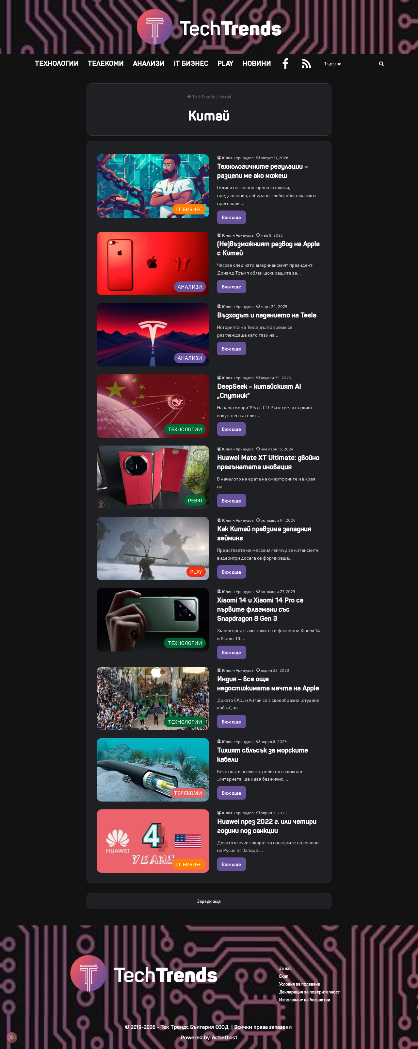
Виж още (231, 217)
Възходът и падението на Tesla (266, 315)
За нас (285, 968)
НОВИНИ (257, 63)
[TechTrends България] (209, 27)
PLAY (225, 63)
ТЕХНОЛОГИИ (57, 63)
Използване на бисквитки (304, 999)
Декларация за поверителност (309, 991)
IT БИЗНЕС (191, 63)
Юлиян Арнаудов (238, 157)
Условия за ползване (299, 984)
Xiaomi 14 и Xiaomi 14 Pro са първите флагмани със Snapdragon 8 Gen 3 (260, 609)
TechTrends (203, 96)
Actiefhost (224, 1037)
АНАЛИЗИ (149, 63)
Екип (283, 976)
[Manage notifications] (12, 1037)
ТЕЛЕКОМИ (106, 63)
